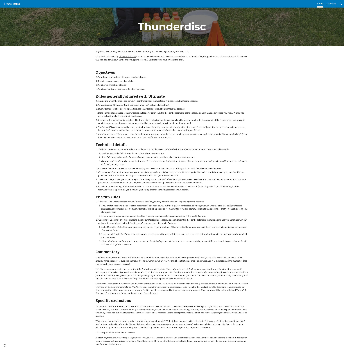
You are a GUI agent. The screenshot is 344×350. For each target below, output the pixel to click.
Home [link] (320, 3)
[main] (172, 26)
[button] (341, 4)
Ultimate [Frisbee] (127, 56)
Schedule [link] (331, 3)
